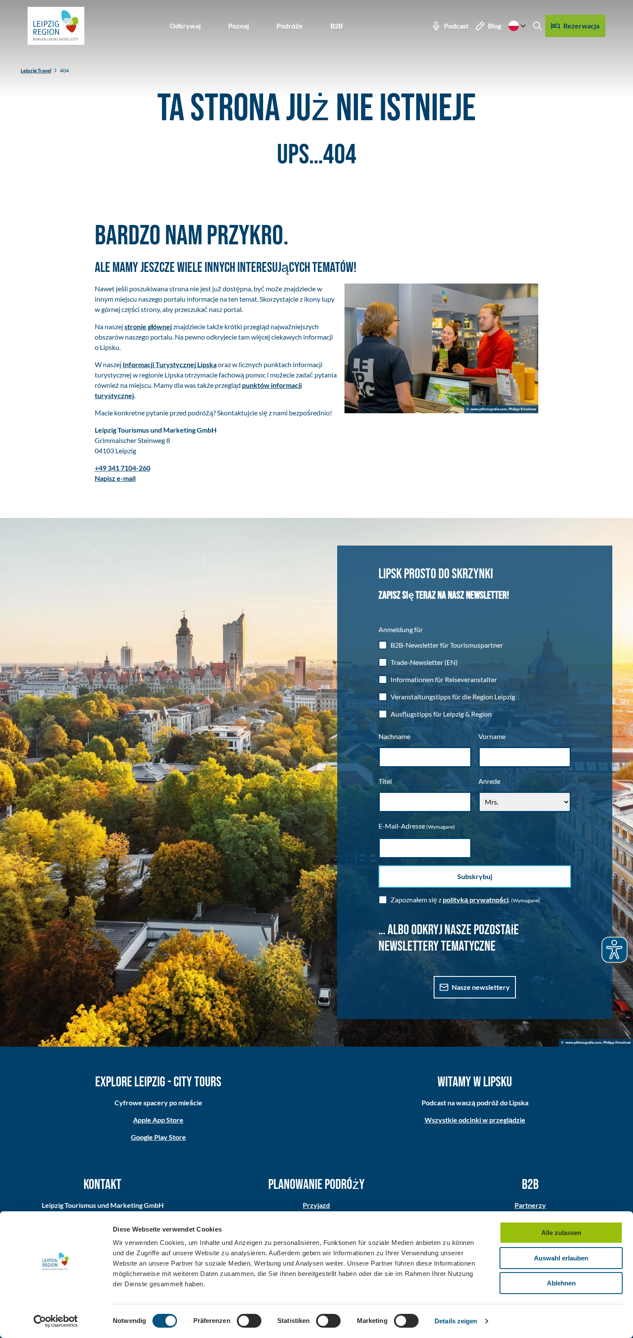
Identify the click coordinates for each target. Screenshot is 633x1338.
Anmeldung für (401, 629)
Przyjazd (316, 1205)
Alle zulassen (561, 1232)
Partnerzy (530, 1205)
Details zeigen (455, 1321)
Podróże (289, 26)
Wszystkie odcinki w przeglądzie (475, 1120)
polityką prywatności (476, 899)
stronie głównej (148, 326)
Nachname (394, 736)
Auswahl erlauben (561, 1258)
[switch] (249, 1321)
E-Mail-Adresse (417, 826)
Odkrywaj (185, 26)
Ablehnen (561, 1283)
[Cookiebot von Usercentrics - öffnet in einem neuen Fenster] (55, 1321)
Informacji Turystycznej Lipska (170, 364)
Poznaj (238, 26)
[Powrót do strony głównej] (56, 26)
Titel (385, 781)
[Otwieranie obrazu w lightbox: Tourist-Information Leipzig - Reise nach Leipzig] (441, 348)
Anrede (489, 781)
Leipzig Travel (36, 70)
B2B (336, 26)
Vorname (492, 736)
